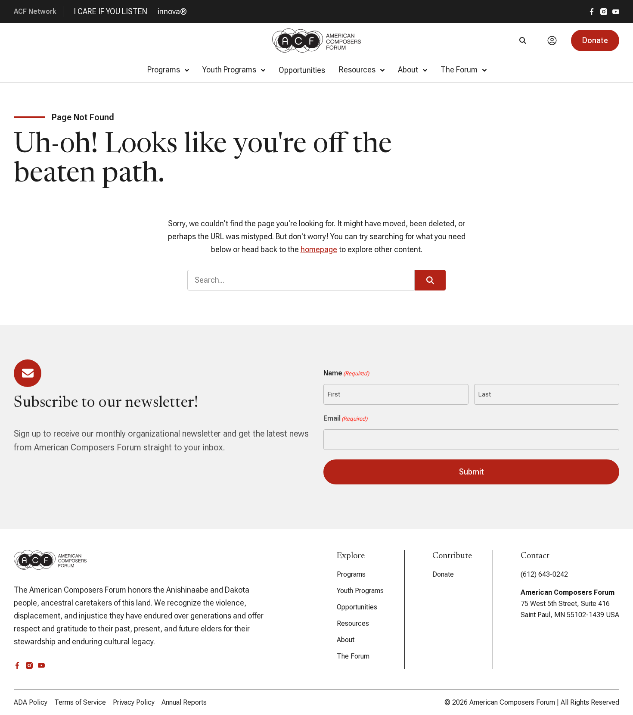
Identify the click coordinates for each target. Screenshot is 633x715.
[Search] (522, 40)
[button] (595, 40)
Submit (471, 471)
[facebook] (591, 11)
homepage (319, 249)
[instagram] (603, 11)
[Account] (552, 40)
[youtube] (615, 11)
